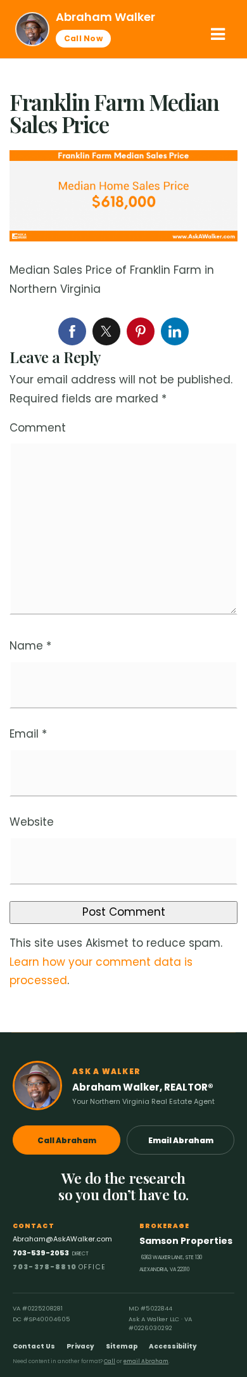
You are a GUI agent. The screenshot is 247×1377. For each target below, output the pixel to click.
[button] (218, 34)
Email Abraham (180, 1140)
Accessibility (173, 1346)
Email (28, 733)
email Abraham (146, 1361)
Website (32, 821)
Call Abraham (66, 1140)
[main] (123, 545)
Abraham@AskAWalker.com (62, 1239)
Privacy (80, 1346)
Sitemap (121, 1346)
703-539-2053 (51, 1253)
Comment (38, 427)
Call (109, 1361)
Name (30, 645)
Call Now (83, 38)
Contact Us (34, 1346)
